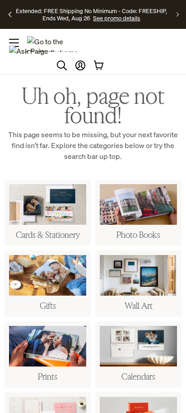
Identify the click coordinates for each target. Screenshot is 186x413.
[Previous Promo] (10, 14)
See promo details (116, 18)
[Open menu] (14, 43)
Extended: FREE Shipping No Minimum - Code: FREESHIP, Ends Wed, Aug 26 (91, 14)
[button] (80, 65)
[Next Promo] (178, 14)
